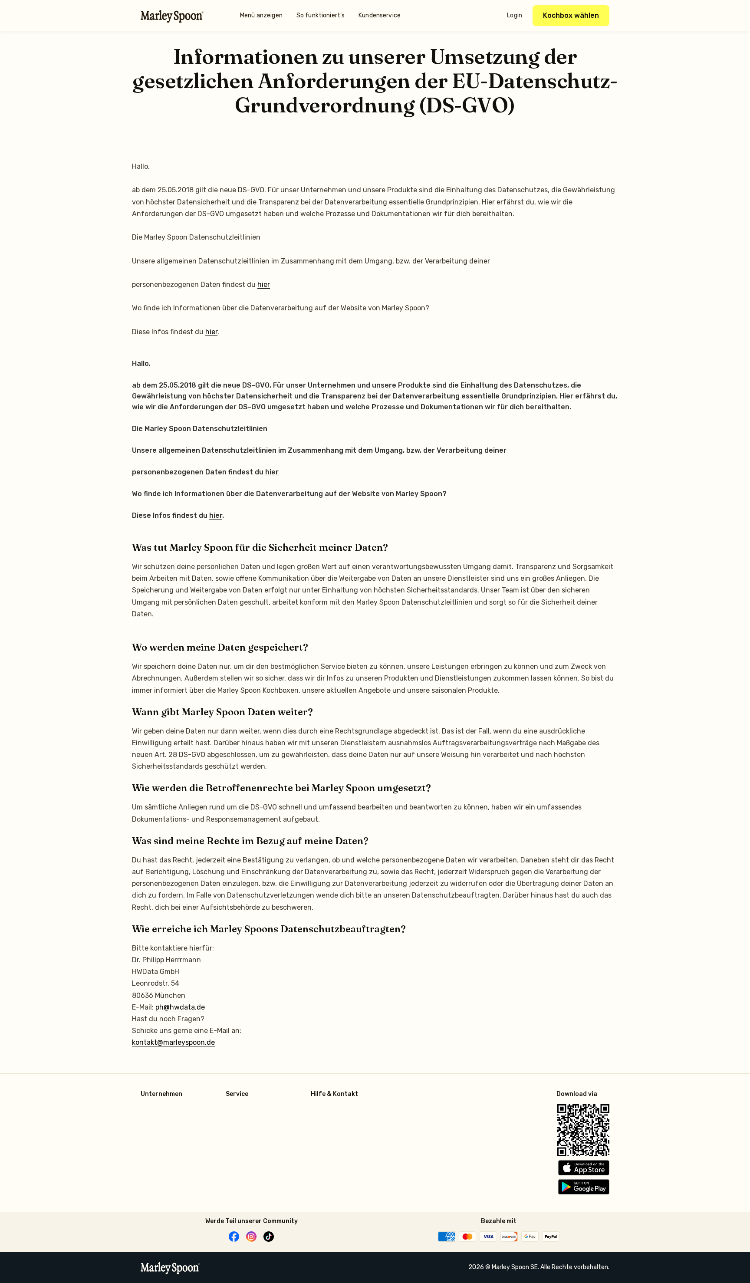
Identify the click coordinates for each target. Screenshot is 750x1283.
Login (514, 15)
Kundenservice (380, 15)
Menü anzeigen (261, 15)
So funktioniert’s (320, 15)
